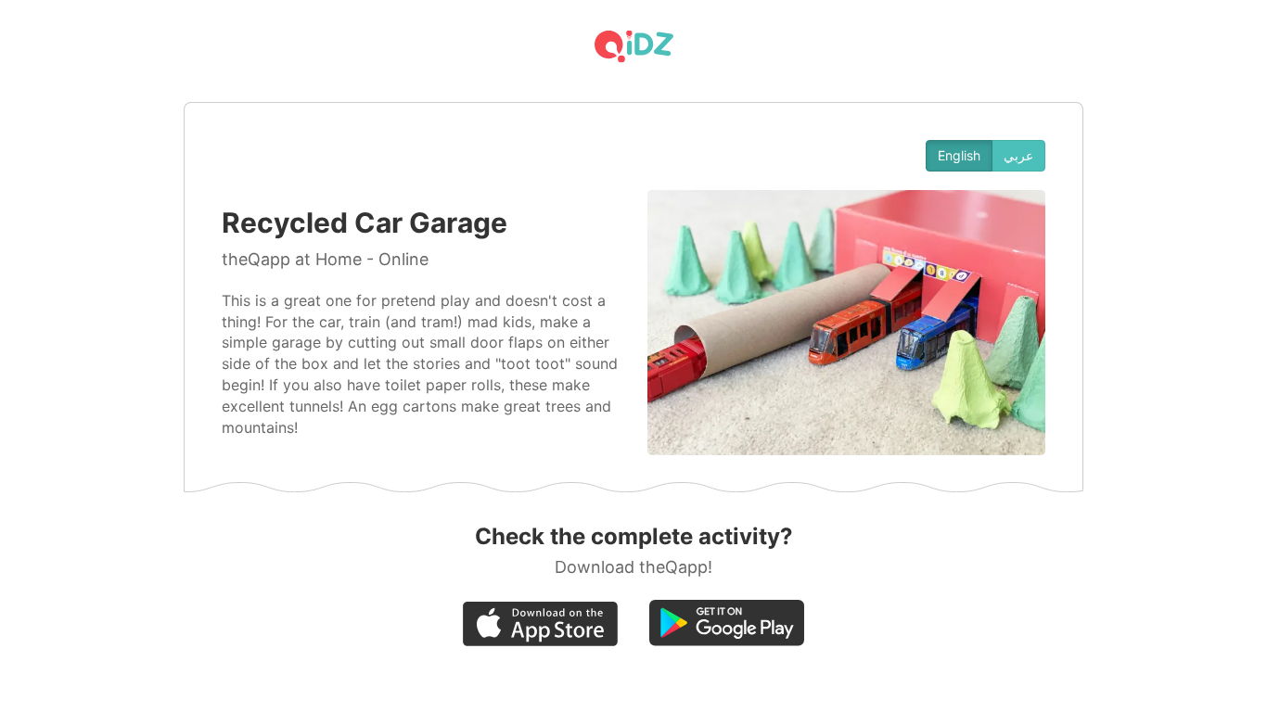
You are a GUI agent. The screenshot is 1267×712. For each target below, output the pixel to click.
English (959, 155)
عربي (1018, 155)
